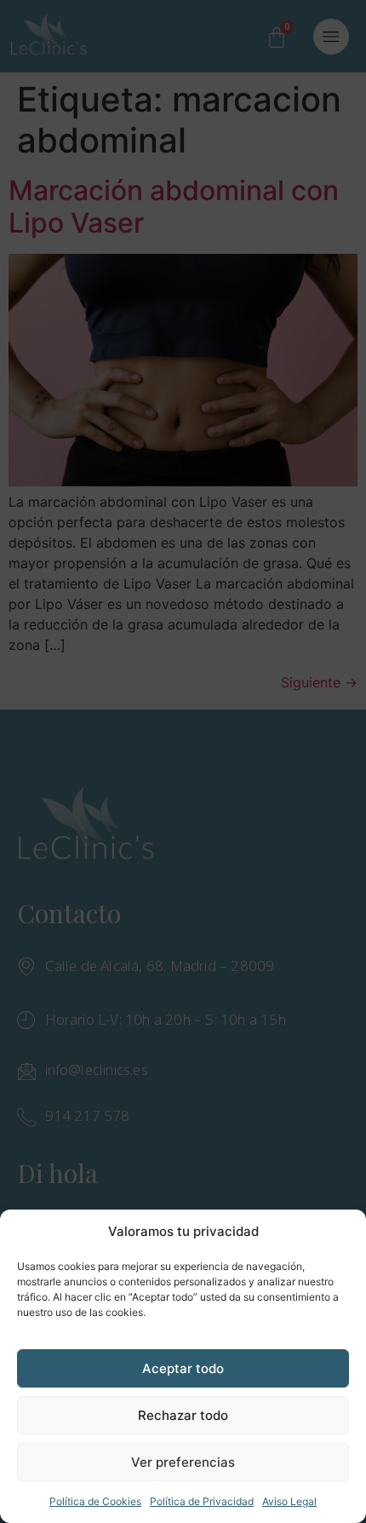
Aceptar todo (183, 1368)
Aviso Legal (289, 1501)
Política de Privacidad (202, 1501)
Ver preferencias (183, 1462)
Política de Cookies (95, 1501)
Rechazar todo (183, 1415)
